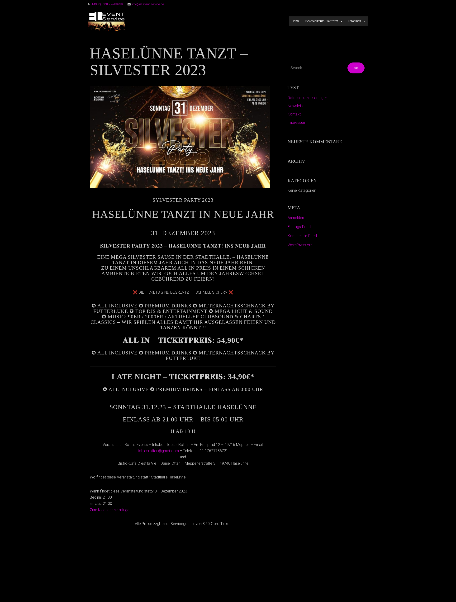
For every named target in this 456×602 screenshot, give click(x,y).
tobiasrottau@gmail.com (158, 451)
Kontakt (294, 114)
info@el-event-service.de (148, 4)
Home (295, 21)
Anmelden (296, 217)
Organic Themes (237, 591)
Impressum (297, 122)
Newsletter (297, 106)
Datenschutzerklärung (305, 98)
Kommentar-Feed (302, 236)
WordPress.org (300, 245)
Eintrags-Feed (299, 227)
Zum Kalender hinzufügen (110, 510)
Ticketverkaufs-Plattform (321, 21)
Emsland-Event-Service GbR (190, 21)
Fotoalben (354, 21)
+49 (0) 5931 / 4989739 (107, 4)
